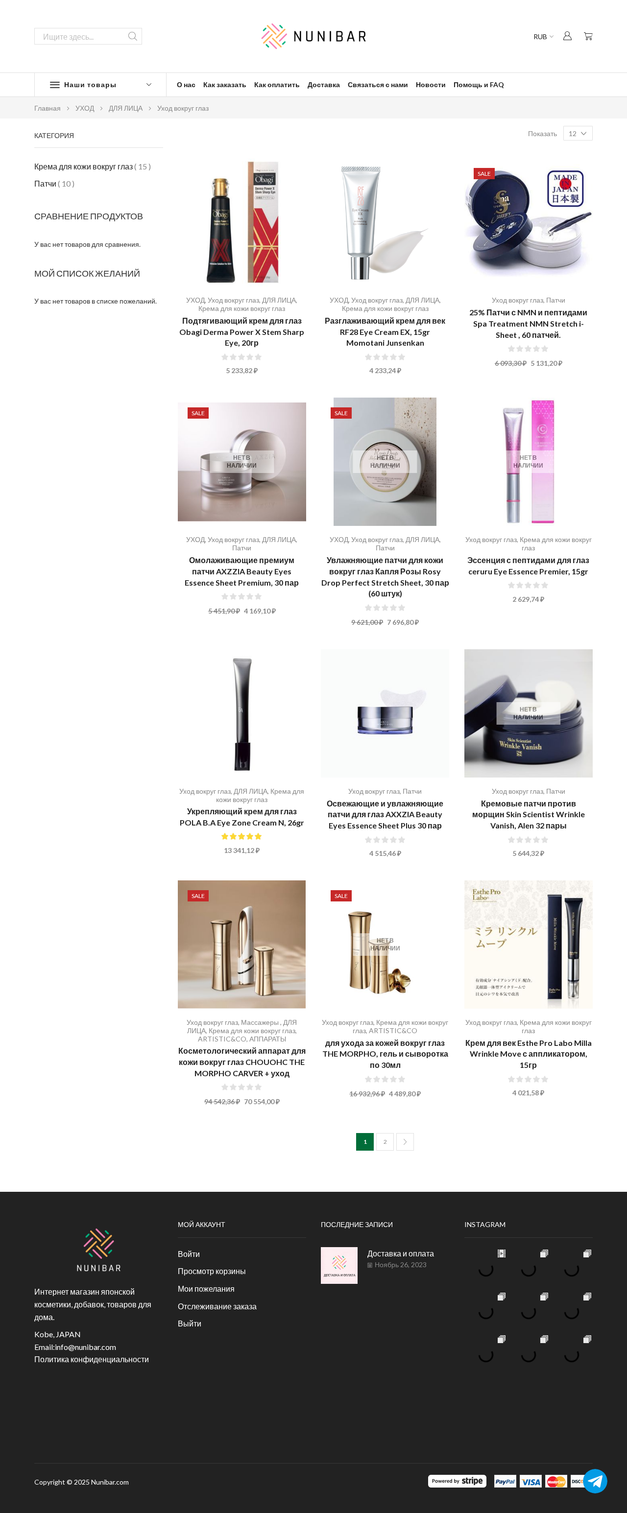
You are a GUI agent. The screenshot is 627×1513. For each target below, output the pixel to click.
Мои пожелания (206, 1288)
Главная (47, 108)
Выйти (189, 1323)
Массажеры (260, 1022)
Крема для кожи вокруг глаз (241, 308)
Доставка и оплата (400, 1253)
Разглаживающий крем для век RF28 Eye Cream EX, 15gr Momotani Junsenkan (385, 332)
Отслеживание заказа (217, 1306)
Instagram (485, 1224)
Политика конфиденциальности (91, 1359)
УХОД (84, 108)
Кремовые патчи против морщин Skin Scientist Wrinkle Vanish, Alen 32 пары (528, 814)
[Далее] (405, 1142)
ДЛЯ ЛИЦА (126, 108)
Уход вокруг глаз (233, 300)
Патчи (555, 300)
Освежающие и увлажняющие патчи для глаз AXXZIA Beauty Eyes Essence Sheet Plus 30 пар (385, 814)
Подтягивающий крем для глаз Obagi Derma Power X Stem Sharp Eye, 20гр (241, 332)
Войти (189, 1253)
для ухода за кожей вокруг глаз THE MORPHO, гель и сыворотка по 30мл (385, 1054)
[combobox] (88, 36)
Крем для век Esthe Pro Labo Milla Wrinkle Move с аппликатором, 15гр (528, 1054)
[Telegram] (595, 1481)
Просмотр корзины (212, 1271)
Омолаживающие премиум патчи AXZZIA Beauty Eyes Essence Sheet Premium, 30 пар (242, 571)
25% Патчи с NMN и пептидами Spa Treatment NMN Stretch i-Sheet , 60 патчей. (528, 323)
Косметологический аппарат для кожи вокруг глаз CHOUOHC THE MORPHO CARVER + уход (242, 1062)
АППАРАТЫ (267, 1039)
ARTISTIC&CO (222, 1039)
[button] (567, 35)
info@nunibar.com (85, 1346)
